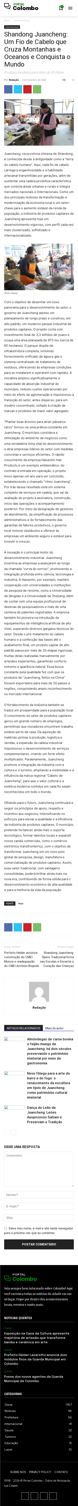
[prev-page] (6, 1132)
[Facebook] (8, 89)
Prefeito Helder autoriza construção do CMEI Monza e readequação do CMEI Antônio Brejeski (21, 959)
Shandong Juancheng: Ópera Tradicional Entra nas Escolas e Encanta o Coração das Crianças (57, 959)
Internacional (22, 20)
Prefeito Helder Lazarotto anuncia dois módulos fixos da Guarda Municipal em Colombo (35, 1360)
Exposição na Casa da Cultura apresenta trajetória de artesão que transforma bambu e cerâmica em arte (36, 1338)
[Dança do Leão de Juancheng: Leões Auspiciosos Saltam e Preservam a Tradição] (14, 1112)
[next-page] (13, 1132)
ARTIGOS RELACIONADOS (23, 1028)
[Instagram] (34, 1496)
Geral (8, 1328)
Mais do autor (54, 1028)
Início (7, 20)
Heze (20, 903)
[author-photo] (39, 1001)
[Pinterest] (27, 89)
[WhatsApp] (37, 89)
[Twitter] (18, 89)
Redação (14, 79)
